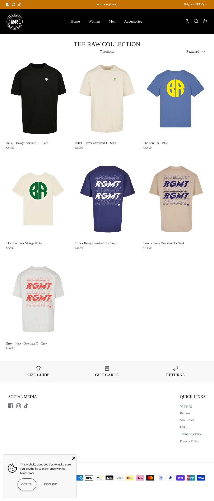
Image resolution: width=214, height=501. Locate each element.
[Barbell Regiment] (14, 21)
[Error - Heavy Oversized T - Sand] (175, 199)
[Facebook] (7, 4)
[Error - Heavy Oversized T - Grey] (38, 299)
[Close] (73, 458)
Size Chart (187, 420)
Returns (185, 413)
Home (75, 21)
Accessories (133, 21)
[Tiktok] (19, 4)
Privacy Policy (189, 441)
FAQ (183, 427)
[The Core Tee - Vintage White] (38, 199)
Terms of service (191, 434)
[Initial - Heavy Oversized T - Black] (38, 98)
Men (112, 21)
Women (94, 21)
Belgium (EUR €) (194, 4)
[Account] (186, 21)
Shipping (186, 406)
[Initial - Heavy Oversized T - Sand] (107, 98)
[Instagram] (13, 4)
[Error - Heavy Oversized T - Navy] (107, 199)
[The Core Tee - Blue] (175, 98)
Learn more (27, 473)
